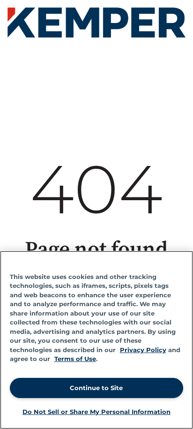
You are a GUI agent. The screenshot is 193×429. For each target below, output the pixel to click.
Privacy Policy (143, 350)
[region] (96, 340)
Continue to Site (96, 387)
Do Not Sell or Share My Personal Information (96, 411)
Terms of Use (75, 358)
